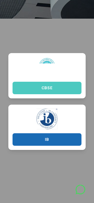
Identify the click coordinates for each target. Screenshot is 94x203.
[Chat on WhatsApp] (80, 189)
